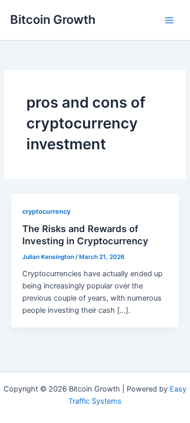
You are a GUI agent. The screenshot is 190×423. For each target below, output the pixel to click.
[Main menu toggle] (169, 20)
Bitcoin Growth (53, 19)
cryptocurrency (46, 211)
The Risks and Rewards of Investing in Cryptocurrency (85, 234)
